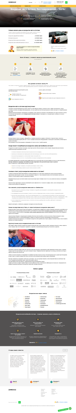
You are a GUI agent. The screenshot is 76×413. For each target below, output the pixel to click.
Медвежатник (44, 392)
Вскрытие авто (43, 394)
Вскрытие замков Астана (43, 390)
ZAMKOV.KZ (12, 2)
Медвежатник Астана (54, 394)
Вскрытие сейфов (43, 396)
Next (66, 350)
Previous (64, 350)
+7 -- (46, 1)
